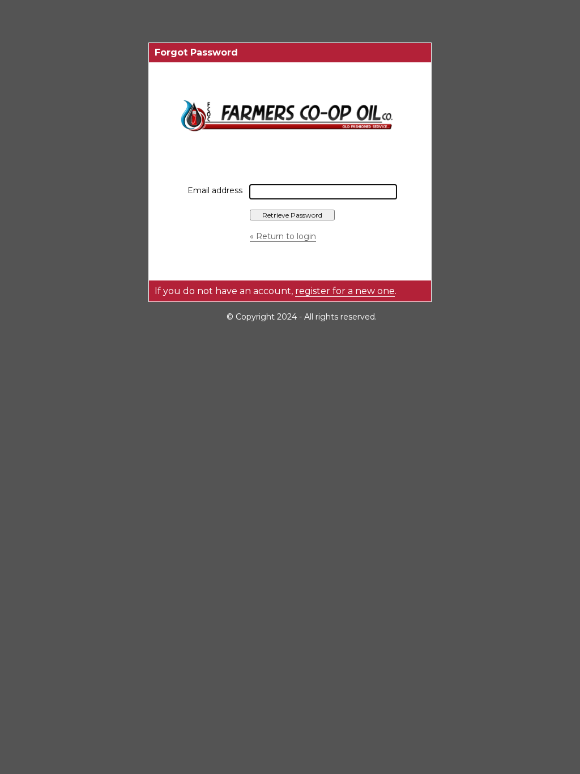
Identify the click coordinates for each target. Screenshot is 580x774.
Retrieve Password (292, 215)
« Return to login (283, 236)
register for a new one (345, 291)
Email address (214, 190)
